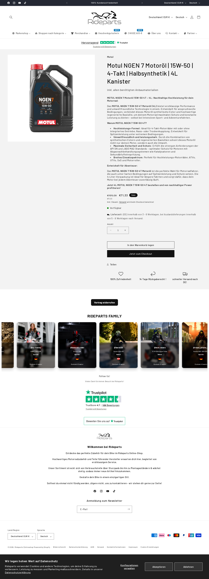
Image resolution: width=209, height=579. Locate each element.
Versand (122, 202)
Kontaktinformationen (116, 547)
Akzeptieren (159, 566)
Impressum (133, 547)
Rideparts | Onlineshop (24, 547)
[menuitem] (21, 33)
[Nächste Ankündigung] (142, 3)
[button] (11, 17)
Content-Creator (29, 364)
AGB (92, 547)
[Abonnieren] (128, 509)
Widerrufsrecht (59, 547)
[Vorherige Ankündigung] (66, 3)
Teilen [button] (113, 264)
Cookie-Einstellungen (150, 547)
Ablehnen (188, 566)
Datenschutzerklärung (18, 572)
